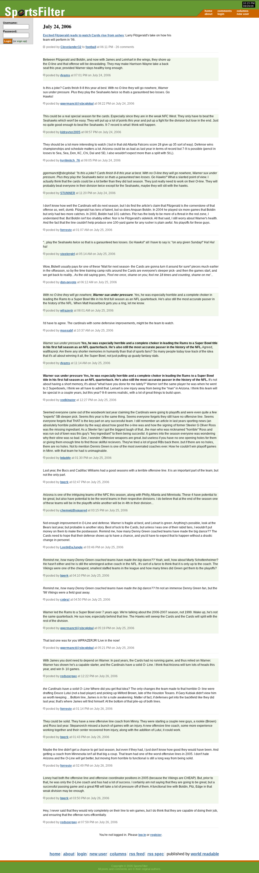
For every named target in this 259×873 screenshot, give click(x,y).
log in (142, 835)
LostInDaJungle (71, 547)
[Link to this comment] (44, 75)
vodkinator (68, 400)
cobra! (65, 599)
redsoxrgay (68, 676)
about (208, 13)
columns (242, 10)
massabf (66, 330)
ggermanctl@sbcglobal (77, 103)
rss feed (137, 854)
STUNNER (67, 193)
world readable (205, 854)
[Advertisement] (216, 57)
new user (243, 13)
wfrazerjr (66, 310)
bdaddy (65, 458)
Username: (10, 22)
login (221, 13)
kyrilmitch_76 (70, 160)
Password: (10, 31)
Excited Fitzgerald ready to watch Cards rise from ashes (83, 35)
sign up (21, 41)
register (156, 835)
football (90, 47)
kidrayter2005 (70, 132)
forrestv (66, 230)
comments (225, 10)
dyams (65, 75)
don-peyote (68, 282)
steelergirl (67, 254)
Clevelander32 (70, 47)
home (208, 10)
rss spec (155, 854)
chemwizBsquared (73, 510)
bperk (64, 482)
